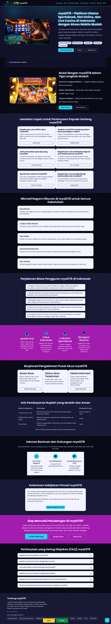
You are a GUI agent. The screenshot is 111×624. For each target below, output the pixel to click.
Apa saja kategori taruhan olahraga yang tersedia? (37, 567)
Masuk (99, 3)
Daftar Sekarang (36, 536)
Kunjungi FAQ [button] (74, 185)
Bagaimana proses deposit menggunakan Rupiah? (37, 573)
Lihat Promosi (65, 107)
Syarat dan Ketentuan (26, 618)
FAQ (104, 3)
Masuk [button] (79, 50)
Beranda (60, 3)
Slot (65, 3)
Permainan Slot (73, 3)
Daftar (73, 618)
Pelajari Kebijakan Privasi (55, 507)
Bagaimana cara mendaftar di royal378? (33, 555)
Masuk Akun (58, 536)
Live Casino (84, 3)
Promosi (92, 3)
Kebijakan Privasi (41, 618)
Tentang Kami (12, 618)
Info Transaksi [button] (74, 165)
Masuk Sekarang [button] (30, 389)
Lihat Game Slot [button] (36, 165)
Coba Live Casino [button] (36, 185)
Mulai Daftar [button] (36, 143)
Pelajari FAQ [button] (92, 50)
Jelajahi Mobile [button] (74, 143)
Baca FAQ (77, 536)
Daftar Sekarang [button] (66, 50)
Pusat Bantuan (81, 107)
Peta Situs (93, 618)
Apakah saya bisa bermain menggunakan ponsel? (37, 561)
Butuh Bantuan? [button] (80, 389)
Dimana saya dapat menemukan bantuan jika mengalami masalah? (43, 585)
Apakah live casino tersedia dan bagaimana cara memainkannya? (42, 579)
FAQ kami (44, 446)
